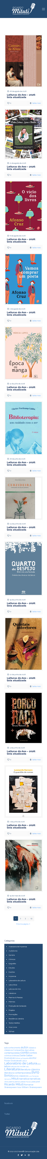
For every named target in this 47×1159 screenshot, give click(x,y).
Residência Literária (16, 1019)
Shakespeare (10, 1087)
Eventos (12, 972)
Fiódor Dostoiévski (13, 1061)
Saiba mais (36, 103)
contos (33, 1052)
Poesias (28, 1082)
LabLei (24, 1061)
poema (11, 1082)
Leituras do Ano (15, 989)
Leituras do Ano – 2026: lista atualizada (21, 96)
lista (27, 1066)
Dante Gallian (26, 1055)
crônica (7, 1055)
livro (35, 1072)
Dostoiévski (9, 1058)
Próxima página (22, 924)
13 (31, 918)
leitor (39, 1064)
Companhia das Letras (23, 1050)
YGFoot (11, 1031)
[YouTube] (25, 1155)
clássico (32, 1048)
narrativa (24, 1078)
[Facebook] (18, 1155)
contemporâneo (12, 1053)
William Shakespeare (32, 1087)
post (38, 1081)
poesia (22, 1082)
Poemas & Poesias (16, 997)
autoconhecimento (12, 1048)
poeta (33, 1082)
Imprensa (12, 976)
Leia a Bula (13, 985)
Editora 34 (18, 1058)
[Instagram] (28, 1155)
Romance (28, 1084)
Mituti (15, 1078)
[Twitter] (21, 1155)
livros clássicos (20, 1076)
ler (24, 1066)
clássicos (8, 1050)
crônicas (15, 1055)
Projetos (12, 1010)
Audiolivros (13, 951)
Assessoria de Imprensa (18, 947)
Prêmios (12, 1002)
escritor (32, 1058)
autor (24, 1047)
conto (24, 1052)
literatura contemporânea (17, 1072)
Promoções (13, 1014)
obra (6, 1082)
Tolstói (19, 1087)
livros (8, 1075)
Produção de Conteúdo (17, 1006)
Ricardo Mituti (14, 1084)
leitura (7, 1066)
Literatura (12, 993)
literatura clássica (30, 1069)
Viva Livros (13, 1027)
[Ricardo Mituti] (23, 9)
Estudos (12, 968)
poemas (17, 1082)
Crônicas (12, 959)
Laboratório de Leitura (17, 981)
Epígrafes (12, 964)
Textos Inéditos (14, 1023)
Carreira (12, 955)
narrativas (34, 1078)
